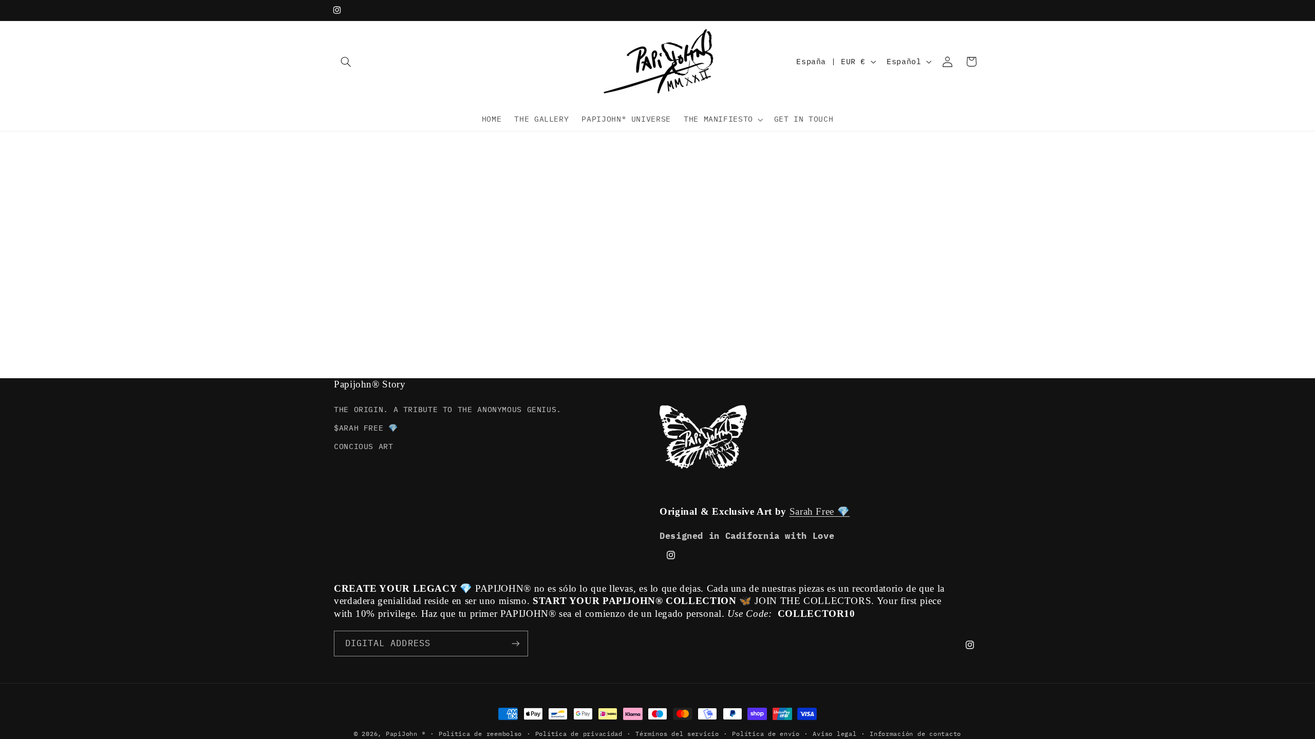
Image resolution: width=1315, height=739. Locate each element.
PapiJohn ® (405, 733)
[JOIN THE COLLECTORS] (516, 643)
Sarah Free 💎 (820, 511)
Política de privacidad (579, 733)
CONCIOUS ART (363, 446)
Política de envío (766, 733)
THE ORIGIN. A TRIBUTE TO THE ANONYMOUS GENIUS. (447, 409)
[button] (346, 61)
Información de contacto (915, 733)
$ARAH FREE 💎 (366, 428)
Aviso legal (834, 733)
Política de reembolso (480, 733)
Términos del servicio (677, 733)
